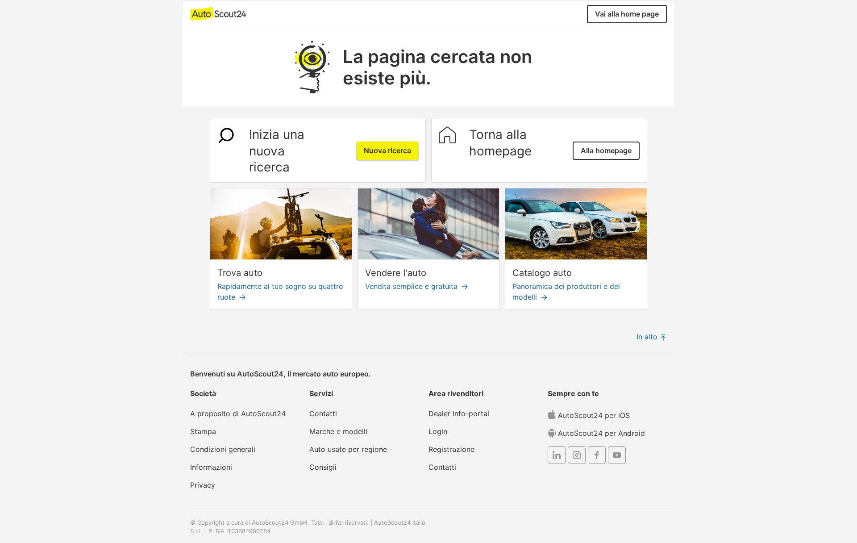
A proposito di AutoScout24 (238, 413)
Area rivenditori (455, 393)
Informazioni (211, 467)
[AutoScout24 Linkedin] (557, 456)
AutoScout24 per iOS (593, 415)
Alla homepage (606, 150)
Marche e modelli (338, 431)
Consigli (323, 467)
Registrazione (451, 449)
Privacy (202, 484)
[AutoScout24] (218, 13)
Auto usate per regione (348, 449)
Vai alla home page (627, 13)
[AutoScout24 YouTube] (617, 456)
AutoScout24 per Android (600, 433)
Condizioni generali (222, 449)
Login (437, 431)
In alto (648, 336)
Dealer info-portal (458, 413)
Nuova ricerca (387, 150)
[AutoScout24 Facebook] (597, 456)
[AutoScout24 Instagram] (577, 456)
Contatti (323, 413)
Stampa (203, 431)
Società (203, 393)
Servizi (321, 393)
